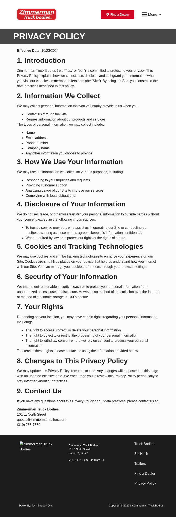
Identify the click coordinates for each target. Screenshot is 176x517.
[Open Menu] (160, 14)
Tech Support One (42, 505)
